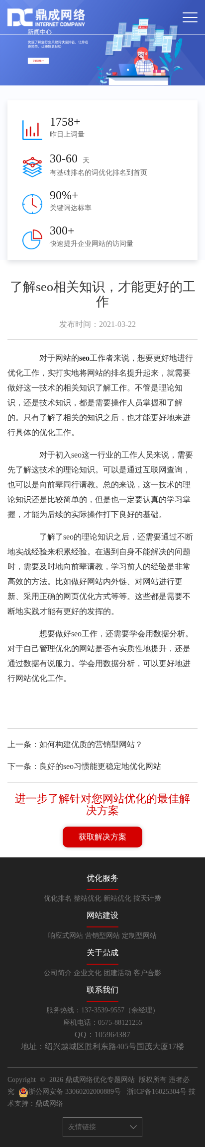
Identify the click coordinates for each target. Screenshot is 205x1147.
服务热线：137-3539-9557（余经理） (102, 1010)
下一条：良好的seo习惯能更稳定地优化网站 (84, 766)
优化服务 (102, 878)
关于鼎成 (102, 952)
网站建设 (102, 915)
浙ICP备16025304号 (157, 1091)
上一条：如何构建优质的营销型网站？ (75, 744)
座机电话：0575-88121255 (102, 1022)
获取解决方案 (102, 837)
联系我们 (102, 990)
